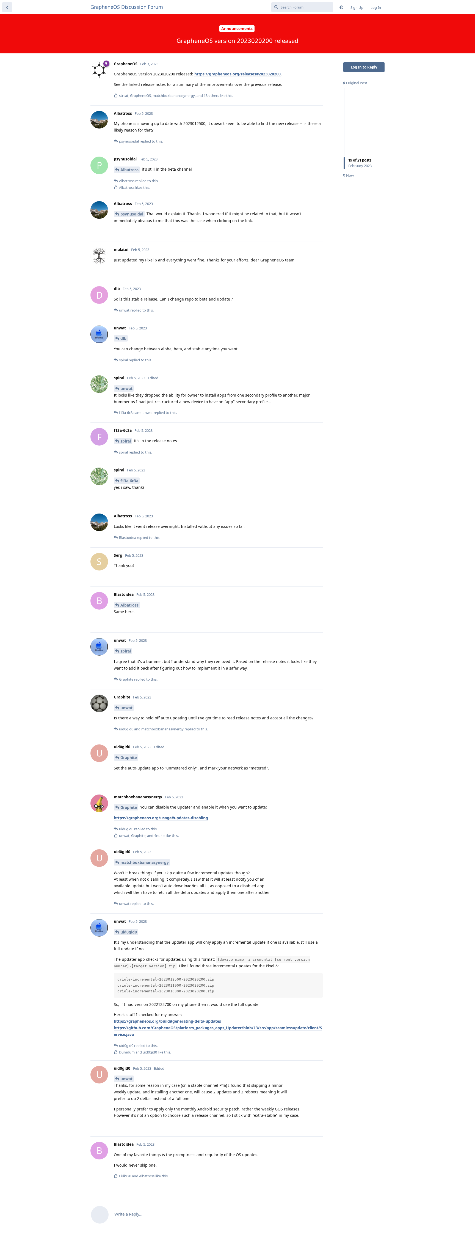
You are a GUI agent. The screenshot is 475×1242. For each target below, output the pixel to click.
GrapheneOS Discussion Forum (126, 7)
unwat (126, 388)
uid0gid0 (128, 932)
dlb (123, 338)
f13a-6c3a (129, 480)
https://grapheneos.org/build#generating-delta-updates (167, 1021)
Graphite (128, 757)
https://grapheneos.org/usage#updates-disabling (161, 817)
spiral (125, 441)
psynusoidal (131, 214)
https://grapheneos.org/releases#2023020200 (237, 74)
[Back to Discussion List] (7, 7)
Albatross (129, 169)
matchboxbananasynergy (144, 862)
